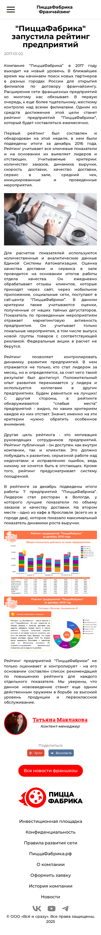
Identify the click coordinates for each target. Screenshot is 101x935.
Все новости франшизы (51, 770)
